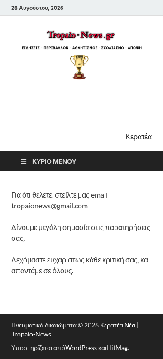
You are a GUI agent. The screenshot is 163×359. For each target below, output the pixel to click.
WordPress (81, 347)
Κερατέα (138, 136)
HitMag (117, 347)
